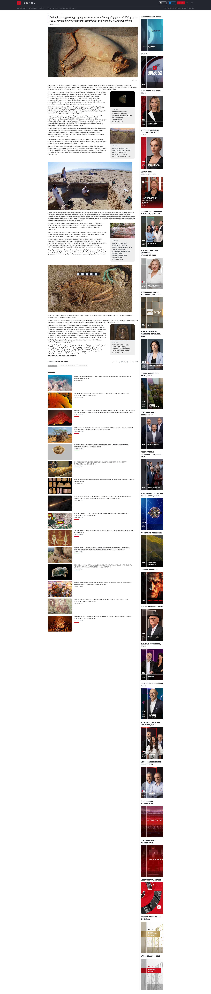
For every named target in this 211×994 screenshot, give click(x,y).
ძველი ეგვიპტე (82, 366)
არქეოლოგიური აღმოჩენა (67, 366)
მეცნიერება (59, 13)
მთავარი (51, 13)
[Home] (19, 3)
